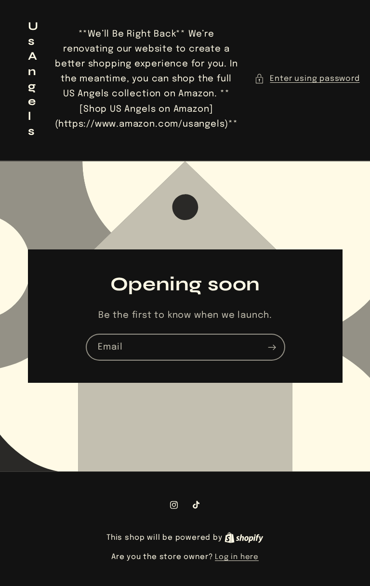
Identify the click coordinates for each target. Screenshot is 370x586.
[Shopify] (244, 538)
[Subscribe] (271, 347)
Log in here (237, 557)
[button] (306, 78)
